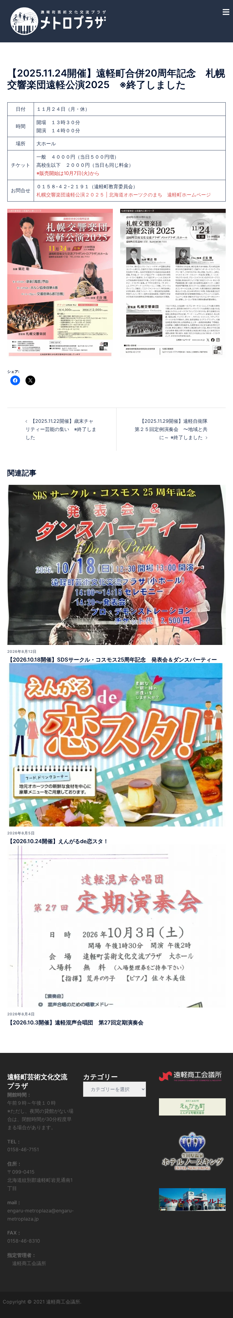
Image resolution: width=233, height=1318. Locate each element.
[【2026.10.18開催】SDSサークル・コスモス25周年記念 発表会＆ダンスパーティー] (116, 564)
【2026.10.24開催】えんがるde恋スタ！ (58, 841)
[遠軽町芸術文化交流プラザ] (58, 21)
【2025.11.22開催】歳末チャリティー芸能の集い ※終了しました (60, 429)
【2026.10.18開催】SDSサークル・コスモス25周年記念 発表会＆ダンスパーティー (112, 659)
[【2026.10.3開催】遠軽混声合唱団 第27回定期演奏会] (116, 925)
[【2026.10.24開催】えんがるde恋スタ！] (116, 744)
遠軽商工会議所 (26, 1263)
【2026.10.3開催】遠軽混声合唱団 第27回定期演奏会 (75, 1022)
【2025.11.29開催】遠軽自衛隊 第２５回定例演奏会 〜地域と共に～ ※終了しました (171, 429)
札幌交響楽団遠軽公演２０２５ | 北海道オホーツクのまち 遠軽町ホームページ (123, 195)
